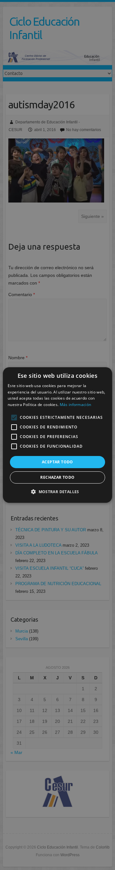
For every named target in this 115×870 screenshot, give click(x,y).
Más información (75, 404)
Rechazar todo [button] (57, 477)
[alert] (57, 435)
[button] (57, 491)
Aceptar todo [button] (57, 462)
